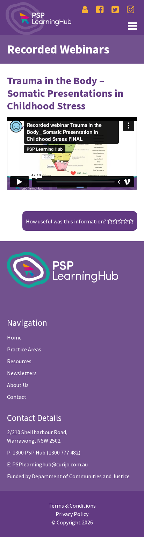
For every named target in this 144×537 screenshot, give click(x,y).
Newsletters (22, 373)
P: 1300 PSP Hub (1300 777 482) (43, 452)
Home (14, 337)
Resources (19, 361)
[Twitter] (115, 9)
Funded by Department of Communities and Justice (68, 476)
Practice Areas (24, 349)
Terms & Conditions (72, 505)
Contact (17, 396)
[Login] (85, 9)
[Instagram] (130, 9)
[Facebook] (100, 9)
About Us (18, 384)
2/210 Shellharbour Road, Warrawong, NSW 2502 (37, 436)
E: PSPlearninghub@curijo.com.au (47, 464)
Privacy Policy (72, 513)
